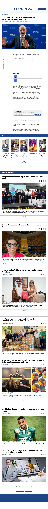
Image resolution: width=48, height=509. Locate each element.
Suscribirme (38, 114)
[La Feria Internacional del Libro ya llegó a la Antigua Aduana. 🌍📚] (15, 145)
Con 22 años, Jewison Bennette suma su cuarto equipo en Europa (23, 410)
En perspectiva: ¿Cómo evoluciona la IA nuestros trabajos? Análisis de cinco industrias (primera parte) (28, 76)
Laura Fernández (39, 305)
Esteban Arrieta (5, 229)
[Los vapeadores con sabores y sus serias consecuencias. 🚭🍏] (33, 145)
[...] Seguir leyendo (30, 212)
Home (2, 14)
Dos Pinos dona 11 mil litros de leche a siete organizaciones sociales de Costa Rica (18, 320)
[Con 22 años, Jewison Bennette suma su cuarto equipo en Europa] (24, 428)
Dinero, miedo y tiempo (22, 80)
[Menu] (3, 9)
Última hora (6, 14)
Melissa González (5, 323)
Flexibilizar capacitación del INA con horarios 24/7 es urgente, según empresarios (22, 451)
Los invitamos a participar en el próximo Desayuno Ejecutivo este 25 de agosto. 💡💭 (24, 155)
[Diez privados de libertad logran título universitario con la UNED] (24, 196)
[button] (42, 9)
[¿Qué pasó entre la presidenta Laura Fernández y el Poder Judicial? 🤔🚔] (42, 145)
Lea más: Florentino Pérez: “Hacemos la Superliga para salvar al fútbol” (26, 118)
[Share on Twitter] (3, 61)
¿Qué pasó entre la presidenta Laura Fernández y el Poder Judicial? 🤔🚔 (42, 155)
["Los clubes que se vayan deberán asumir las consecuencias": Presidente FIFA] (24, 36)
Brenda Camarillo (5, 274)
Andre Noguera (5, 413)
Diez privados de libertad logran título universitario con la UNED (23, 178)
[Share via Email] (3, 66)
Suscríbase (37, 496)
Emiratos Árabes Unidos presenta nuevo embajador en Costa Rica (22, 271)
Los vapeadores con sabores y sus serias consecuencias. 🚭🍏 (33, 155)
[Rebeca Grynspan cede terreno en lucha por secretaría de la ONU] (24, 244)
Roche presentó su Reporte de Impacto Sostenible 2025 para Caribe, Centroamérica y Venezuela (5, 156)
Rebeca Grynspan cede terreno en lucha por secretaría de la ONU (24, 226)
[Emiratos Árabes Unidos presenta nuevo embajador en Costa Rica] (24, 289)
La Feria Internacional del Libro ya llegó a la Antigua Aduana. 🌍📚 (14, 155)
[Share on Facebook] (3, 59)
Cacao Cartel (22, 395)
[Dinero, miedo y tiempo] (15, 80)
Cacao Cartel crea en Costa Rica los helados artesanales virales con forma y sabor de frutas (23, 361)
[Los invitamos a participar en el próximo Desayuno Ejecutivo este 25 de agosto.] (24, 145)
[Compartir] (3, 68)
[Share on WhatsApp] (3, 64)
